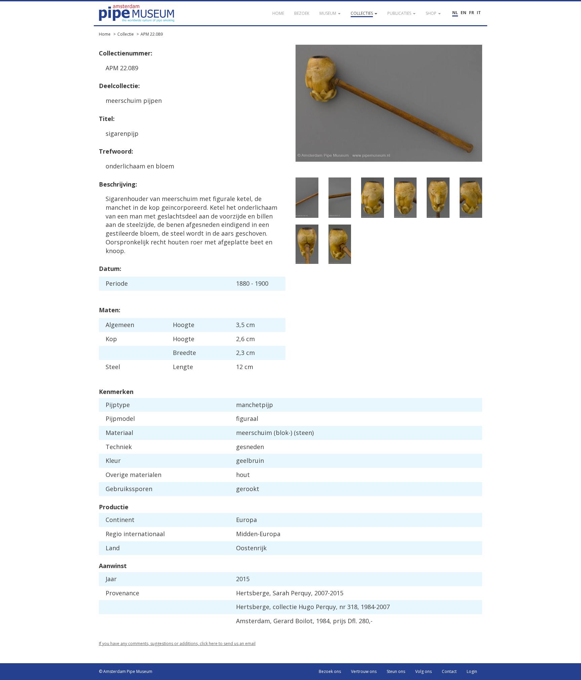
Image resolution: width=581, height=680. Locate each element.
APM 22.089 (152, 34)
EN (463, 12)
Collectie (125, 34)
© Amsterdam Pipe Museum (125, 671)
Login (472, 671)
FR (471, 12)
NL (455, 12)
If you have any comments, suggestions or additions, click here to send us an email (177, 643)
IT (479, 12)
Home (105, 34)
